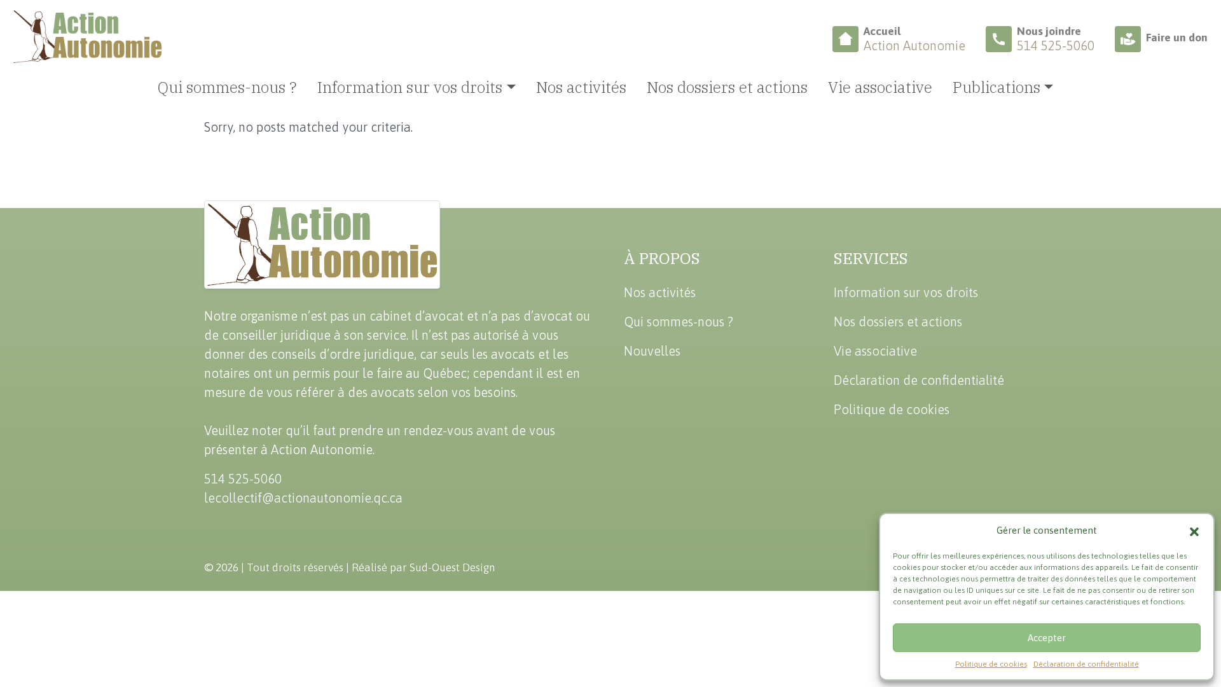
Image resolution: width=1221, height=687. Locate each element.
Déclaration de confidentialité (1086, 664)
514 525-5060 (243, 478)
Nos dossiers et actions (727, 87)
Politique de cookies (991, 664)
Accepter (1047, 637)
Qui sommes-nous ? (227, 87)
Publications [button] (996, 87)
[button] (1194, 530)
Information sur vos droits (906, 292)
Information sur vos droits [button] (409, 87)
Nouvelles (652, 351)
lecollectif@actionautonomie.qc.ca (303, 497)
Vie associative (880, 87)
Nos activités (581, 87)
